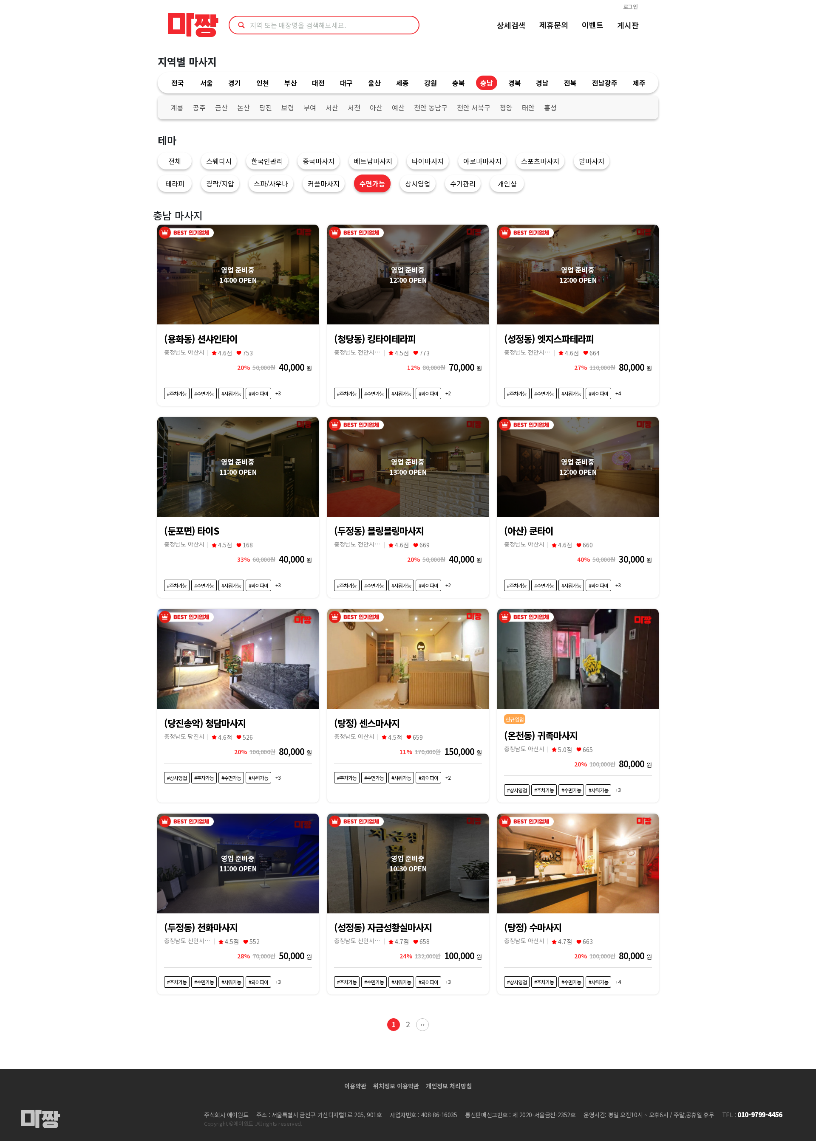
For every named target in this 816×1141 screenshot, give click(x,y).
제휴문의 (553, 24)
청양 (506, 107)
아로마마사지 (482, 161)
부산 (290, 83)
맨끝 (422, 1024)
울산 (374, 83)
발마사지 (591, 161)
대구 (346, 83)
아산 (376, 107)
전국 (177, 83)
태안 (528, 107)
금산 (221, 107)
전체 (174, 161)
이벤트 (593, 24)
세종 (402, 83)
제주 (639, 83)
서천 (354, 107)
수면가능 (372, 183)
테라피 (174, 183)
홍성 (550, 107)
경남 (542, 83)
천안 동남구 (431, 107)
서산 (332, 107)
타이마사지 (428, 161)
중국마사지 (318, 161)
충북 (458, 83)
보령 (287, 107)
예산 (398, 107)
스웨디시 (219, 161)
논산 (243, 107)
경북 (514, 83)
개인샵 (507, 183)
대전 (318, 83)
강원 (430, 83)
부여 (309, 107)
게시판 (628, 25)
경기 (234, 83)
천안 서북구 (473, 107)
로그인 (630, 7)
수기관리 (463, 183)
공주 (199, 107)
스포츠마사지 (540, 161)
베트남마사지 (373, 161)
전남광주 (605, 83)
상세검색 (511, 25)
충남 (486, 83)
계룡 (177, 107)
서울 (206, 83)
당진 (265, 107)
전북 (570, 83)
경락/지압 (220, 183)
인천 (262, 83)
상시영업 (418, 183)
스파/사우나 (271, 183)
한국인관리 (267, 161)
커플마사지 (324, 183)
